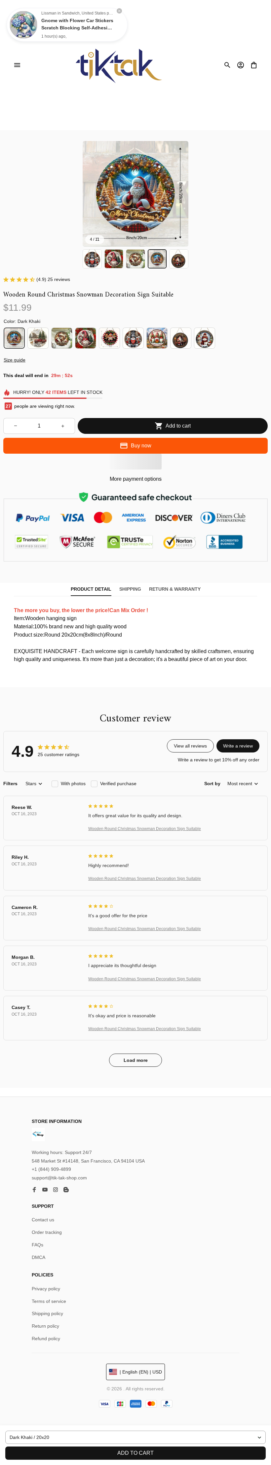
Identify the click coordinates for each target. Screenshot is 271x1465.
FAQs (37, 1244)
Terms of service (49, 1301)
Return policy (45, 1326)
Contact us (43, 1219)
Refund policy (46, 1338)
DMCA (38, 1257)
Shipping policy (47, 1313)
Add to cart (135, 1453)
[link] (23, 25)
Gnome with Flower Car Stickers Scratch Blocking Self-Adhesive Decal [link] (77, 28)
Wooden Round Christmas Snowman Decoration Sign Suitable (144, 828)
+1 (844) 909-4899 (51, 1169)
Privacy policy (46, 1288)
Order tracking (47, 1232)
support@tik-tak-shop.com (59, 1177)
